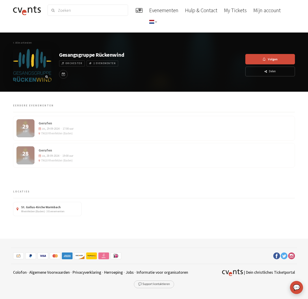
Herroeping (113, 272)
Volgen (273, 59)
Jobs (130, 272)
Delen (272, 71)
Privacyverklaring (86, 272)
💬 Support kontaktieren (154, 284)
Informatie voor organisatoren (162, 272)
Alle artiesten (23, 42)
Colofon (20, 272)
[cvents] (27, 10)
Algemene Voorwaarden (49, 272)
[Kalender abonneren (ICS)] (63, 74)
